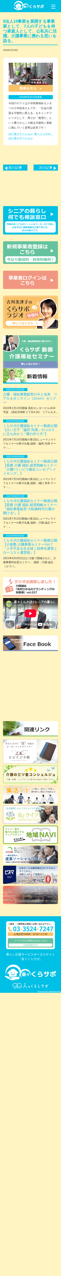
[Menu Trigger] (53, 6)
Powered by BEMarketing (49, 992)
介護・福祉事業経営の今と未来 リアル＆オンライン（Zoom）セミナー (30, 398)
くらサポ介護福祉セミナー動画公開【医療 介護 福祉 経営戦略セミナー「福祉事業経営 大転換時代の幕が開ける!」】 (30, 507)
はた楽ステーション (20, 133)
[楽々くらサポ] (29, 9)
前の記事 (15, 167)
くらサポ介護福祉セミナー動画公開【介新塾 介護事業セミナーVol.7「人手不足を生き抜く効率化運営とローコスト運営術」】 (30, 546)
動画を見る (28, 88)
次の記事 (46, 167)
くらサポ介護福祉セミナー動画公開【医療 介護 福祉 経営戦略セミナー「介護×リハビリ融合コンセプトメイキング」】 (30, 467)
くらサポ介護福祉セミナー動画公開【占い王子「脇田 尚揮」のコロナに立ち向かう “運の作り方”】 (30, 430)
